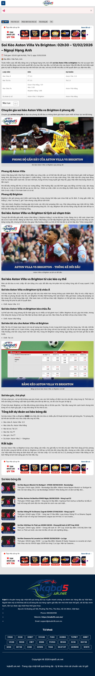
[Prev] (18, 35)
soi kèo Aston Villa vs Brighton (65, 63)
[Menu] (3, 3)
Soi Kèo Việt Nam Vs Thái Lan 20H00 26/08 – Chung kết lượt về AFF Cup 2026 (48, 525)
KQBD (27, 416)
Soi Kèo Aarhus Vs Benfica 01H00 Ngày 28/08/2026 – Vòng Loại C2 (44, 498)
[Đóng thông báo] (91, 10)
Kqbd (4, 600)
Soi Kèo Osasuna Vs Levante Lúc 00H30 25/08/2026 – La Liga (42, 538)
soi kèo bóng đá (16, 114)
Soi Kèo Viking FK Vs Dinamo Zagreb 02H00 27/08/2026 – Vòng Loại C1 (45, 512)
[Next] (88, 35)
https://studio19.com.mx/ (52, 617)
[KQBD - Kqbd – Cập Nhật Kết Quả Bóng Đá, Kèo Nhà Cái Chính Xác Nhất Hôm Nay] (47, 3)
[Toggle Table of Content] (14, 104)
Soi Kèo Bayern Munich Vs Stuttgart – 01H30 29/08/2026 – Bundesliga (45, 485)
